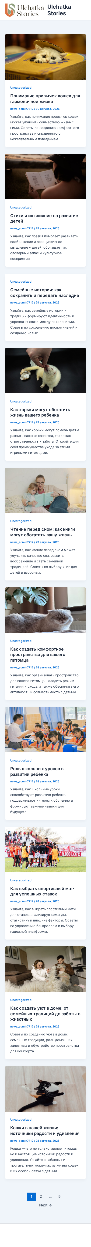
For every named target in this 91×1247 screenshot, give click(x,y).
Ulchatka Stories (59, 10)
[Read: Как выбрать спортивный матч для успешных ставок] (45, 849)
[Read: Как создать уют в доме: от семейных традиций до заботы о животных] (45, 969)
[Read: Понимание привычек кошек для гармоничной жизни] (45, 56)
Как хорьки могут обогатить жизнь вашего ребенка (40, 412)
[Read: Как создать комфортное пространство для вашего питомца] (45, 610)
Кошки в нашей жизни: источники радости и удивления (44, 1130)
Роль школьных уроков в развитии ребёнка (36, 771)
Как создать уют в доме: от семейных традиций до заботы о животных (45, 1013)
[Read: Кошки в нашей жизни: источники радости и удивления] (45, 1089)
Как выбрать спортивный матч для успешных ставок (43, 891)
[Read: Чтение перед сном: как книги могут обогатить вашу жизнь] (45, 490)
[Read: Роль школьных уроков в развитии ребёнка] (45, 729)
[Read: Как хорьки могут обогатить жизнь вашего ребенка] (45, 370)
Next (45, 1205)
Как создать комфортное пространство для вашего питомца (37, 654)
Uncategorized (21, 87)
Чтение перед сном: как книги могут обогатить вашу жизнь (42, 532)
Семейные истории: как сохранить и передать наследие (44, 292)
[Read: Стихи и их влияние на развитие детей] (45, 176)
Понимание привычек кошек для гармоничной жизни (45, 98)
